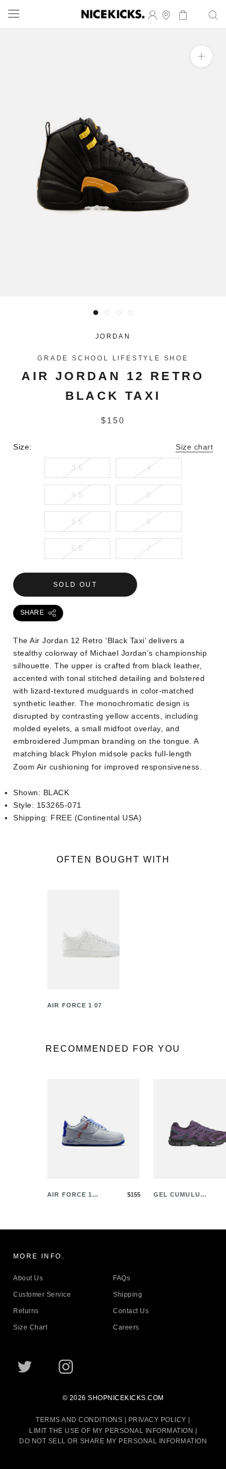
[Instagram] (66, 1367)
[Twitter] (25, 1367)
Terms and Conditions (79, 1420)
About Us (28, 1278)
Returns (26, 1311)
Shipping (127, 1294)
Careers (126, 1327)
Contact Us (131, 1311)
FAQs (121, 1278)
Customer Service (42, 1294)
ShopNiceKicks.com (126, 1398)
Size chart (194, 446)
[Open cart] (180, 14)
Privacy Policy (157, 1420)
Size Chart (30, 1327)
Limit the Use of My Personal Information (111, 1431)
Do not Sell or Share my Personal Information (113, 1441)
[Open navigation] (13, 13)
